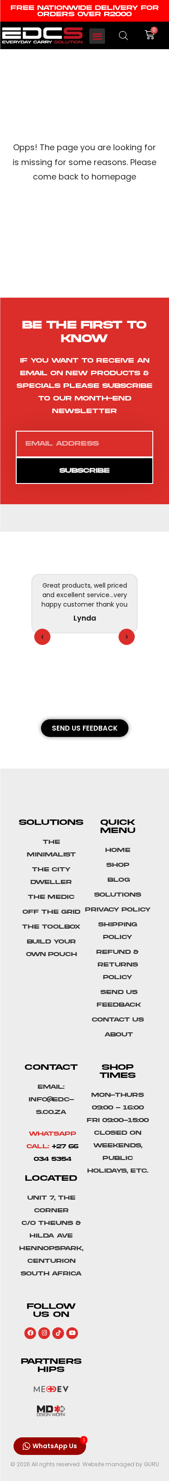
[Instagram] (44, 1333)
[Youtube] (72, 1333)
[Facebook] (30, 1333)
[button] (97, 36)
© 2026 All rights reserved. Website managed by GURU (84, 1464)
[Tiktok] (58, 1333)
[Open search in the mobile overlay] (123, 35)
